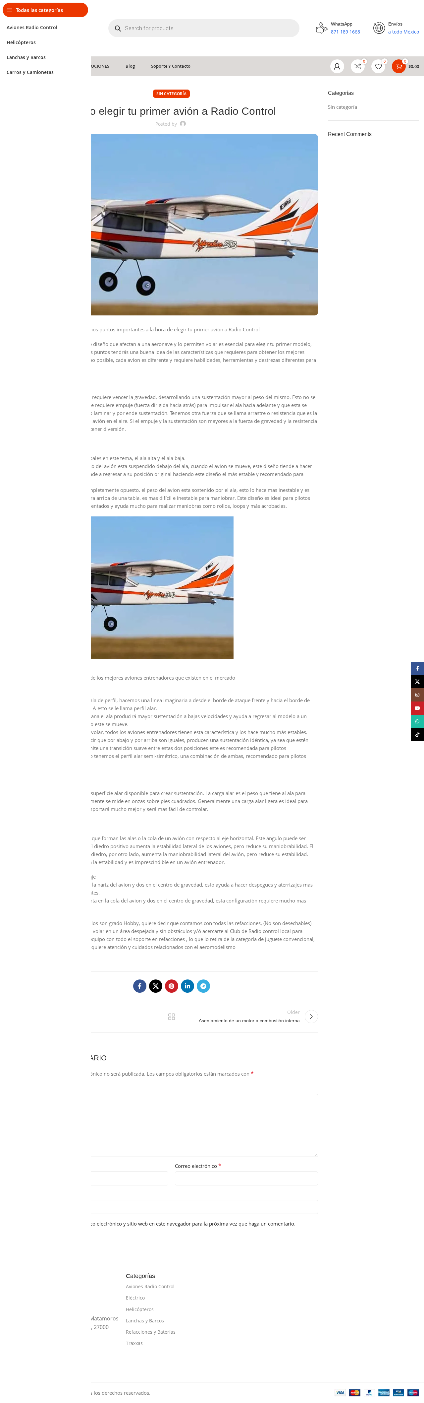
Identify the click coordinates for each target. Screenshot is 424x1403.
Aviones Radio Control (150, 1286)
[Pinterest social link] (171, 986)
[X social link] (155, 986)
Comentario (40, 1088)
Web (30, 1194)
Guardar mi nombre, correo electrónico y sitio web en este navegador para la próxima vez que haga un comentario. (163, 1223)
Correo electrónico (198, 1165)
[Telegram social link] (203, 986)
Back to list (171, 1016)
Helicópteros (140, 1309)
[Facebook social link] (139, 986)
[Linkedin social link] (187, 986)
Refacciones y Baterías (151, 1332)
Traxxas (134, 1343)
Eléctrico (135, 1298)
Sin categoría (171, 94)
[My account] (337, 66)
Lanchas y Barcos (145, 1320)
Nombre (36, 1165)
